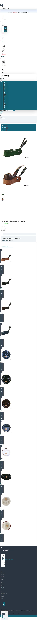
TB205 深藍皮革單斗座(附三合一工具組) (1, 337)
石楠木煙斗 (4, 89)
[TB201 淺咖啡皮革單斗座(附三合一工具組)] (6, 257)
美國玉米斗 (4, 96)
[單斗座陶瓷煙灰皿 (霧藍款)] (6, 428)
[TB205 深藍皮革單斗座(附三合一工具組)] (6, 330)
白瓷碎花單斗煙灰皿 (1, 532)
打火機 (4, 103)
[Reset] (1, 5)
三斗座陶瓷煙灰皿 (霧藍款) (1, 361)
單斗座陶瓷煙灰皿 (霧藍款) (1, 434)
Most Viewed (5, 550)
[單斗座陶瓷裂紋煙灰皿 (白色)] (6, 452)
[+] (6, 613)
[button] (4, 614)
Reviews (5, 234)
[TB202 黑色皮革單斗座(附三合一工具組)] (6, 281)
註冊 (6, 240)
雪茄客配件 (4, 85)
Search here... (2, 110)
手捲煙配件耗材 (4, 106)
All (4, 82)
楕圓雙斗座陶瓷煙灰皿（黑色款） (1, 483)
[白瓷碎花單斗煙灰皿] (6, 526)
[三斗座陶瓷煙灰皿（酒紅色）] (6, 404)
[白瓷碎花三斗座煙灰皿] (6, 501)
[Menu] (1, 78)
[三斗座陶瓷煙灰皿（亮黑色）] (6, 379)
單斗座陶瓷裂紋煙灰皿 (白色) (1, 459)
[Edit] (0, 58)
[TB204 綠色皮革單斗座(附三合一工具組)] (3, 555)
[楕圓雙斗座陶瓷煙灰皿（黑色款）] (6, 477)
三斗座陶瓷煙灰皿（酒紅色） (1, 410)
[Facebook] (4, 603)
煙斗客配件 (4, 100)
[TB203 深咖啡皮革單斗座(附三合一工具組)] (6, 306)
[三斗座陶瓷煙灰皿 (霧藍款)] (6, 355)
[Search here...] (1, 80)
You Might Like (5, 246)
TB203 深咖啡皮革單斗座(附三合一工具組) (1, 312)
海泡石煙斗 (4, 93)
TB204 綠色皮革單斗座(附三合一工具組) (7, 559)
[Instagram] (4, 605)
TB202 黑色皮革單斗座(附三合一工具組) (1, 288)
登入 (4, 240)
